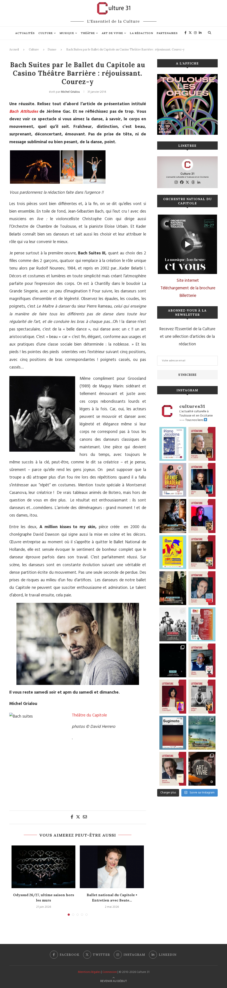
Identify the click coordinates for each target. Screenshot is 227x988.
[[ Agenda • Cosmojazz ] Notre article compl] (201, 733)
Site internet (188, 280)
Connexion (109, 972)
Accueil (14, 49)
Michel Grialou (70, 92)
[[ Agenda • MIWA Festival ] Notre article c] (172, 516)
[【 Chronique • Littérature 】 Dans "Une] (201, 696)
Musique (67, 33)
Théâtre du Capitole (89, 715)
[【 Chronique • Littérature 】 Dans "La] (201, 516)
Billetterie (188, 295)
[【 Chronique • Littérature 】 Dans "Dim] (201, 444)
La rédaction (141, 33)
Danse (52, 49)
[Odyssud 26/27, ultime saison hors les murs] (43, 866)
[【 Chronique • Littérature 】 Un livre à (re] (172, 769)
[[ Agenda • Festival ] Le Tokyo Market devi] (172, 552)
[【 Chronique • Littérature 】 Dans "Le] (201, 480)
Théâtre (88, 33)
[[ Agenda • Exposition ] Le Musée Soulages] (172, 733)
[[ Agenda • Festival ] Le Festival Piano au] (172, 444)
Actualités (25, 33)
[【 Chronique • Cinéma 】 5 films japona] (172, 624)
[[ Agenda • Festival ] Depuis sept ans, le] (201, 624)
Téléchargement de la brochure (187, 288)
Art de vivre (112, 33)
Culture (45, 33)
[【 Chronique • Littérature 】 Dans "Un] (172, 696)
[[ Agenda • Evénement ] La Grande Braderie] (172, 480)
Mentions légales (89, 972)
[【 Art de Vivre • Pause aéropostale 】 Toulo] (201, 769)
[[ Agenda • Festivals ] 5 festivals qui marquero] (172, 660)
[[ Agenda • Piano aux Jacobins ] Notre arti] (172, 588)
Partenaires (167, 33)
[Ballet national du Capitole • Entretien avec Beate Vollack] (112, 866)
